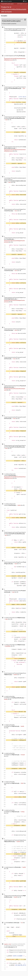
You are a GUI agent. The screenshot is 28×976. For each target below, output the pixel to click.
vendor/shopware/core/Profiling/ (15, 55)
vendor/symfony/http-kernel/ (15, 617)
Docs (25, 1)
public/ (9, 947)
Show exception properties (9, 23)
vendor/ (12, 922)
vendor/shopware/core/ (13, 867)
